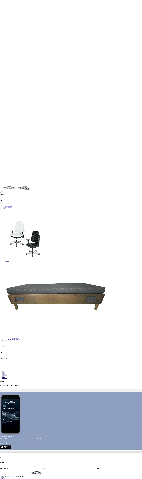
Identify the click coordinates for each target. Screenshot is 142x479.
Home (3, 464)
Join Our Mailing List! (4, 468)
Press (18, 464)
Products (14, 464)
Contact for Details (25, 334)
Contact (20, 464)
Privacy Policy (2, 477)
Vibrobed (6, 333)
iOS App (10, 464)
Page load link (2, 478)
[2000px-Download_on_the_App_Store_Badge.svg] (5, 448)
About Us (7, 464)
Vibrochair (7, 261)
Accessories (7, 336)
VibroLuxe (12, 476)
